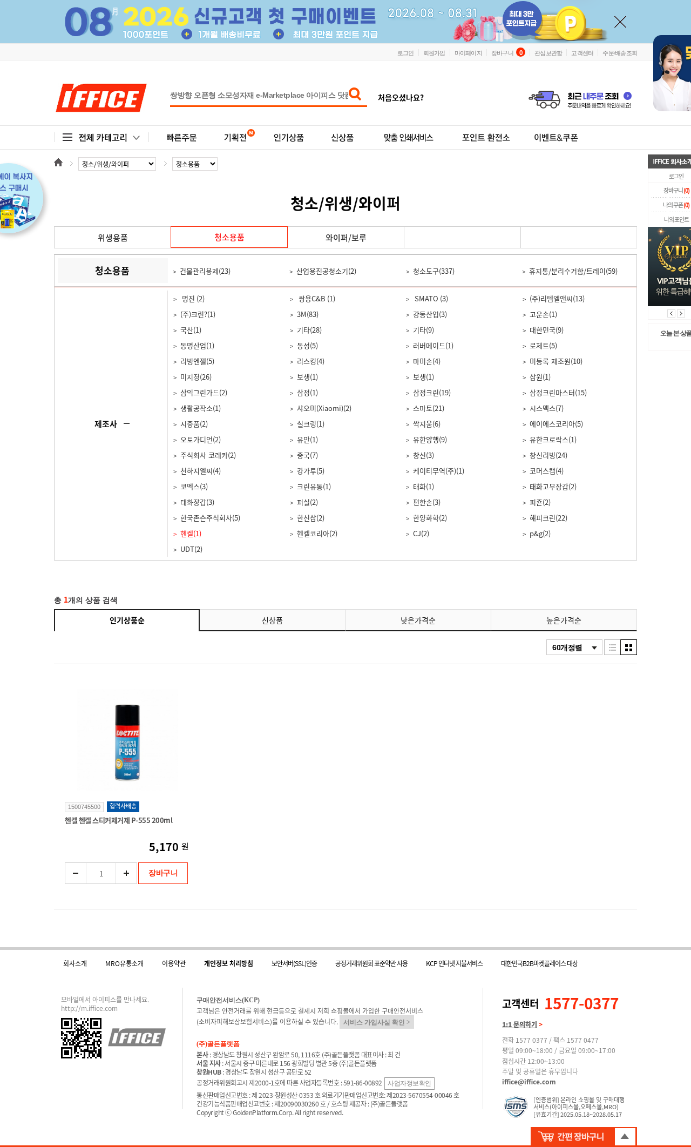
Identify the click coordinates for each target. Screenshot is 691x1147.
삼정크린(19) (432, 392)
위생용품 (113, 238)
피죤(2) (540, 502)
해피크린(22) (548, 517)
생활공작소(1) (200, 408)
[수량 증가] (126, 873)
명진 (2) (192, 298)
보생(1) (307, 377)
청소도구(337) (434, 271)
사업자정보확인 (409, 1083)
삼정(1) (307, 392)
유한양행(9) (430, 439)
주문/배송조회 (619, 52)
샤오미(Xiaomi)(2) (324, 408)
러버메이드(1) (433, 345)
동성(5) (307, 345)
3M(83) (308, 314)
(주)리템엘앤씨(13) (557, 298)
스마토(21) (428, 408)
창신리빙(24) (548, 455)
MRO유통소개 (124, 963)
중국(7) (307, 455)
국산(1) (190, 330)
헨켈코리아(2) (317, 533)
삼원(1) (540, 377)
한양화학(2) (430, 517)
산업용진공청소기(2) (326, 271)
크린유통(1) (314, 486)
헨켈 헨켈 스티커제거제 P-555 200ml (118, 820)
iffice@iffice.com (529, 1082)
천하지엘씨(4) (200, 470)
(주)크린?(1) (197, 314)
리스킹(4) (310, 361)
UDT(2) (191, 549)
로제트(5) (543, 345)
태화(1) (423, 486)
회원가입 (434, 52)
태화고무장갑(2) (553, 486)
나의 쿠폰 (676, 205)
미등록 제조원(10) (556, 361)
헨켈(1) (190, 533)
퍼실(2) (307, 502)
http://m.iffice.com (89, 1008)
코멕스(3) (194, 486)
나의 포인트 (676, 219)
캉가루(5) (310, 470)
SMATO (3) (430, 298)
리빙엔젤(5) (197, 361)
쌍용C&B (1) (316, 298)
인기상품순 (127, 620)
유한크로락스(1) (553, 439)
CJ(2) (421, 533)
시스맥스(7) (547, 408)
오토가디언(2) (200, 439)
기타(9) (423, 330)
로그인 (405, 52)
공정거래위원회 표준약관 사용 (371, 963)
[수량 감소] (75, 873)
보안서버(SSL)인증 (294, 963)
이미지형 (628, 647)
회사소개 (75, 963)
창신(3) (423, 455)
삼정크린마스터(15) (558, 392)
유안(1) (307, 439)
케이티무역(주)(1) (438, 470)
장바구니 (506, 52)
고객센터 (582, 52)
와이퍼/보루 (346, 238)
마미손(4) (427, 361)
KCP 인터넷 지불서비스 (454, 963)
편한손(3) (427, 502)
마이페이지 (468, 52)
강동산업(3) (430, 314)
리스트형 (612, 647)
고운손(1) (543, 314)
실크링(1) (310, 424)
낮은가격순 (418, 620)
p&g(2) (540, 533)
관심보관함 (548, 52)
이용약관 (174, 963)
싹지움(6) (427, 424)
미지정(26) (196, 377)
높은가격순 (563, 620)
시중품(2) (194, 424)
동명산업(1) (197, 345)
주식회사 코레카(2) (208, 455)
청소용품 (229, 237)
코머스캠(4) (547, 470)
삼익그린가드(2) (203, 392)
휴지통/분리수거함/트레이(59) (573, 271)
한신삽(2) (310, 517)
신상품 (272, 620)
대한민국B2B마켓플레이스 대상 (539, 963)
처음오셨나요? (401, 97)
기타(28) (309, 330)
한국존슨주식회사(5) (210, 517)
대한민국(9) (547, 330)
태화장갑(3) (197, 502)
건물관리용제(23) (205, 271)
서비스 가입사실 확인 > (376, 1022)
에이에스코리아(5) (556, 424)
